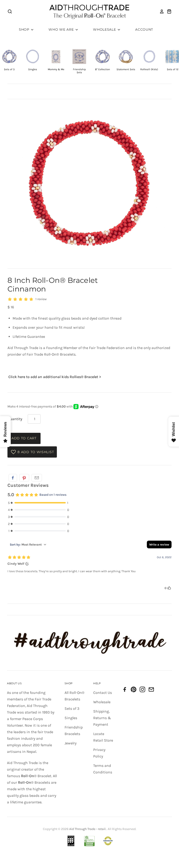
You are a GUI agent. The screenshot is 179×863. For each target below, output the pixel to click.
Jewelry (70, 743)
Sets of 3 (72, 708)
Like (13, 477)
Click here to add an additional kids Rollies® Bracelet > (54, 377)
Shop (25, 29)
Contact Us (102, 692)
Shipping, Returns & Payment (102, 718)
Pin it (24, 477)
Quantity (14, 419)
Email (36, 477)
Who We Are (61, 29)
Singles (71, 718)
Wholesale (105, 29)
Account (144, 29)
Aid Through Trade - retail (87, 829)
